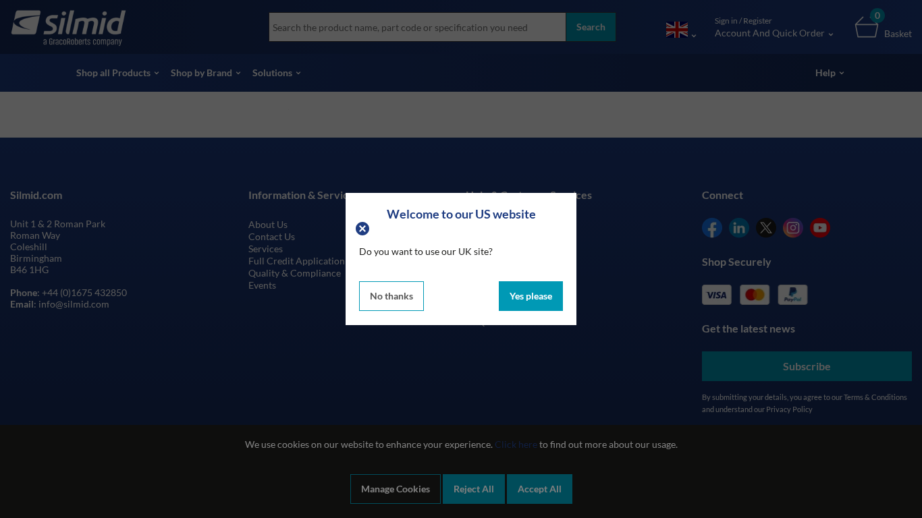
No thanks (391, 295)
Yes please (531, 295)
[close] (364, 227)
